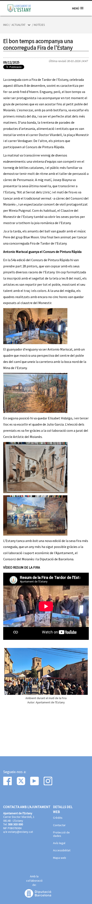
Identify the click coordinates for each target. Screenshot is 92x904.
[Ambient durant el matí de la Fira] (46, 671)
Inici (6, 25)
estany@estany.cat (20, 832)
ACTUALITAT (18, 25)
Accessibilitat (61, 850)
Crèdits (57, 818)
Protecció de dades (61, 834)
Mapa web (59, 858)
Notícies (39, 25)
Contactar (59, 825)
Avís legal (59, 843)
